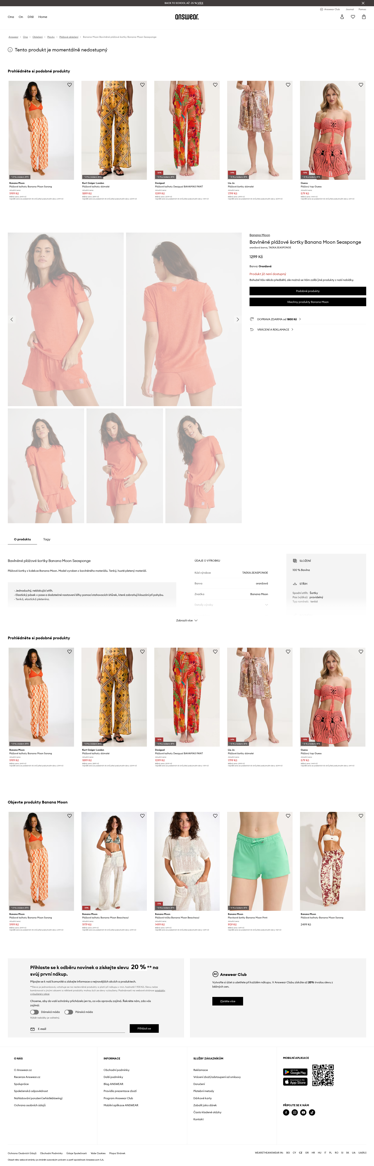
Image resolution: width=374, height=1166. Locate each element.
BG (288, 1152)
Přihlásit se (144, 1028)
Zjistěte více (227, 1001)
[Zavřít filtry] (363, 3)
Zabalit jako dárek (205, 1105)
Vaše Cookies (98, 1153)
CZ (300, 1152)
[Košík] (364, 16)
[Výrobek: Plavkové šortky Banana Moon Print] (260, 861)
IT (325, 1152)
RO (336, 1152)
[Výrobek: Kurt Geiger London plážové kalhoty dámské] (114, 130)
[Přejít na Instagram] (295, 1112)
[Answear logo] (187, 16)
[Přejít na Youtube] (303, 1112)
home (42, 17)
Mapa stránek (117, 1153)
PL (330, 1152)
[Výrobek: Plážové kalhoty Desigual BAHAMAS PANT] (187, 130)
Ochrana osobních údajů (30, 1105)
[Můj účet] (342, 16)
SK (347, 1152)
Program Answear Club (118, 1098)
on (21, 17)
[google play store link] (295, 1072)
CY (294, 1152)
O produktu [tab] (22, 539)
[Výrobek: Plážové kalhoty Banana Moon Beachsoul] (114, 861)
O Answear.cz (23, 1070)
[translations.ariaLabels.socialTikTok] (312, 1112)
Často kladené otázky (207, 1112)
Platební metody (203, 1091)
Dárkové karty (202, 1098)
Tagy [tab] (46, 539)
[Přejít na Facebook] (286, 1112)
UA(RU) (362, 1152)
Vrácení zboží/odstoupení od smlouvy (217, 1077)
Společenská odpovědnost (31, 1091)
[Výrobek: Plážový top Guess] (332, 130)
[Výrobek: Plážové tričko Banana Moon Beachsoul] (187, 861)
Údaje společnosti (76, 1153)
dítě (31, 17)
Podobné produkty (308, 291)
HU (319, 1152)
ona (11, 17)
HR (313, 1152)
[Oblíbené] (353, 16)
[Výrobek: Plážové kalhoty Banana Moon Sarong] (41, 130)
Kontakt (198, 1119)
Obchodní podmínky (117, 1070)
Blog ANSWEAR (113, 1084)
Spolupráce (21, 1084)
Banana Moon (260, 235)
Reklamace (200, 1070)
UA (353, 1152)
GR (307, 1152)
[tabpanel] (187, 584)
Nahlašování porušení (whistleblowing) (38, 1098)
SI (342, 1152)
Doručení (199, 1084)
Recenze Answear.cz (27, 1077)
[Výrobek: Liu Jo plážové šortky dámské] (260, 130)
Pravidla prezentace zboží (120, 1091)
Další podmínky (113, 1077)
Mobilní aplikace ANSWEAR (121, 1105)
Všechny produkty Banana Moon (308, 302)
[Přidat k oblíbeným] (69, 85)
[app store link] (295, 1081)
